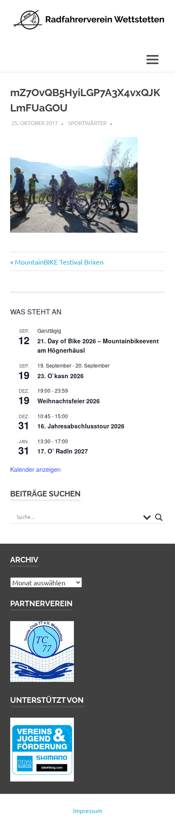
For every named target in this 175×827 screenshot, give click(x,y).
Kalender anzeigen (35, 469)
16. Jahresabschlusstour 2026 (80, 426)
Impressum (87, 810)
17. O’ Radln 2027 (62, 451)
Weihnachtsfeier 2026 (68, 400)
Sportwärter (87, 122)
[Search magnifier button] (159, 517)
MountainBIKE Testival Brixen (59, 261)
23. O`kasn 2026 (60, 375)
